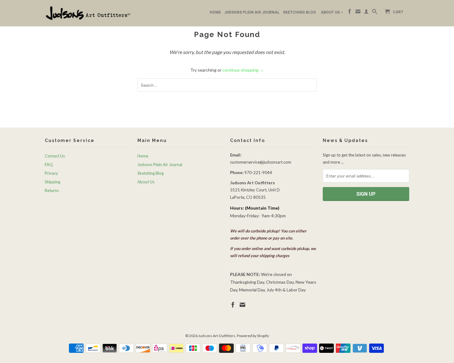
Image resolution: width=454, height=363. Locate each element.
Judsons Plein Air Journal (252, 12)
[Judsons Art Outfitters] (88, 13)
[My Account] (366, 12)
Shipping (52, 181)
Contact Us (55, 155)
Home (215, 12)
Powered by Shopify (253, 335)
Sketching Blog (299, 12)
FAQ (49, 164)
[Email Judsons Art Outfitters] (357, 12)
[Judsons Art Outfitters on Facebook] (349, 12)
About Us (332, 12)
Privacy (51, 173)
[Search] (374, 12)
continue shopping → (243, 70)
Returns (52, 190)
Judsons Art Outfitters (216, 335)
